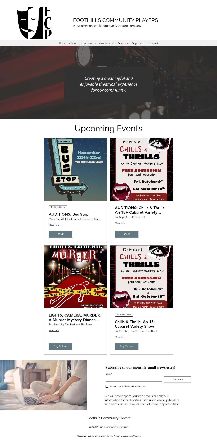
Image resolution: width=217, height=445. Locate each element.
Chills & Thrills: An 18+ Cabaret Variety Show (135, 324)
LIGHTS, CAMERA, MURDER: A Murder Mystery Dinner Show (75, 317)
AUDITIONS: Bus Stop (69, 214)
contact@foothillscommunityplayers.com (108, 426)
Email (109, 374)
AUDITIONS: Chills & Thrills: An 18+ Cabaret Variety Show (140, 210)
